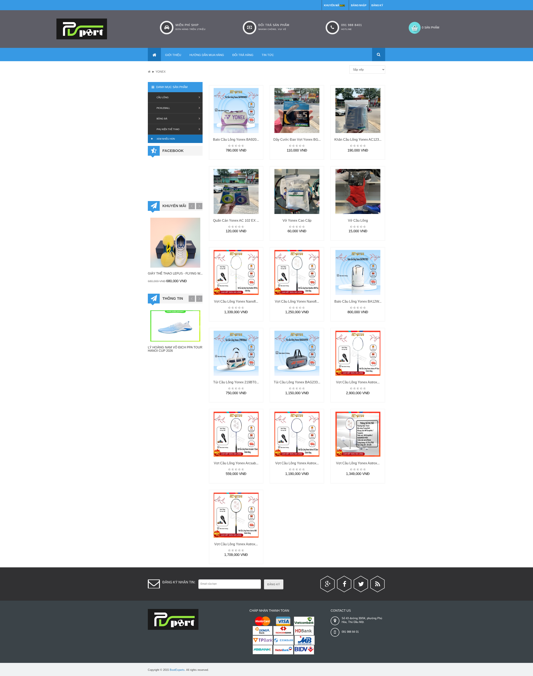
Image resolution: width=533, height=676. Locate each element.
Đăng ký (377, 5)
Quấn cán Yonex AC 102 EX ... (236, 220)
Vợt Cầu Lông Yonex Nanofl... (297, 301)
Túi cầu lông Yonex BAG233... (297, 382)
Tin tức (268, 55)
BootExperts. (178, 669)
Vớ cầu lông (358, 220)
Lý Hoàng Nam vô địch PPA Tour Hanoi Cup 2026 (175, 349)
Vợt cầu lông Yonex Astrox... (358, 382)
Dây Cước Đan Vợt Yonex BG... (297, 139)
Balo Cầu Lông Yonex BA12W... (357, 301)
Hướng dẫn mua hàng (206, 55)
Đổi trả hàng (242, 55)
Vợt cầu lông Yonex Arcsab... (236, 463)
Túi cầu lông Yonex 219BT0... (236, 382)
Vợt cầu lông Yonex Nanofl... (236, 301)
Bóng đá (162, 118)
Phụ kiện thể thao (168, 129)
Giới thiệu (173, 55)
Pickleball (163, 108)
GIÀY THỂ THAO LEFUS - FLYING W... (175, 273)
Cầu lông (163, 97)
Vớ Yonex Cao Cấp (297, 220)
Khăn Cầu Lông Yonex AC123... (357, 139)
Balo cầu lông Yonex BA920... (236, 139)
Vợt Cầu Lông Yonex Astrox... (236, 544)
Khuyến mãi (332, 5)
